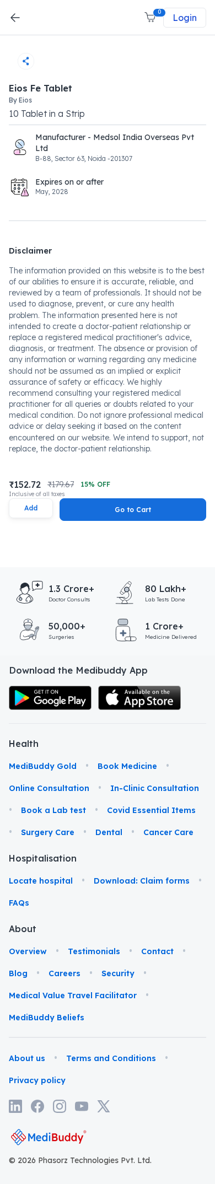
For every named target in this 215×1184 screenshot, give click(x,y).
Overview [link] (28, 951)
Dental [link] (108, 832)
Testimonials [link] (94, 951)
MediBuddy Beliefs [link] (46, 1017)
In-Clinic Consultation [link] (154, 788)
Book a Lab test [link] (53, 810)
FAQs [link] (19, 903)
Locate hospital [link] (41, 881)
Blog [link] (18, 973)
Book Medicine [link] (127, 766)
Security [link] (118, 973)
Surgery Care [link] (47, 832)
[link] (50, 698)
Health (24, 743)
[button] (151, 18)
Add (30, 508)
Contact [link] (157, 951)
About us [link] (27, 1058)
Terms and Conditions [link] (111, 1058)
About (22, 928)
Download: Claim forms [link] (142, 881)
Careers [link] (64, 973)
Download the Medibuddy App (78, 670)
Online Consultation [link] (49, 788)
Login (185, 17)
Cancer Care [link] (168, 832)
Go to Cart (133, 509)
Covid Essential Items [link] (151, 810)
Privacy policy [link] (37, 1080)
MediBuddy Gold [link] (43, 766)
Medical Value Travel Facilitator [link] (73, 995)
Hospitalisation (24, 858)
